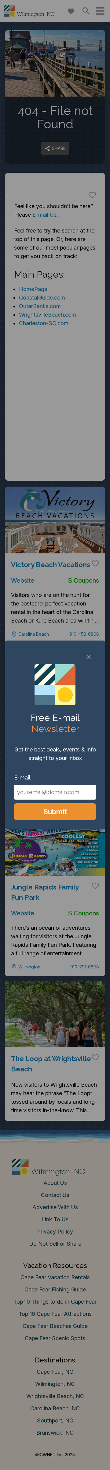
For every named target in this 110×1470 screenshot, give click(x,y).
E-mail (22, 777)
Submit (55, 811)
